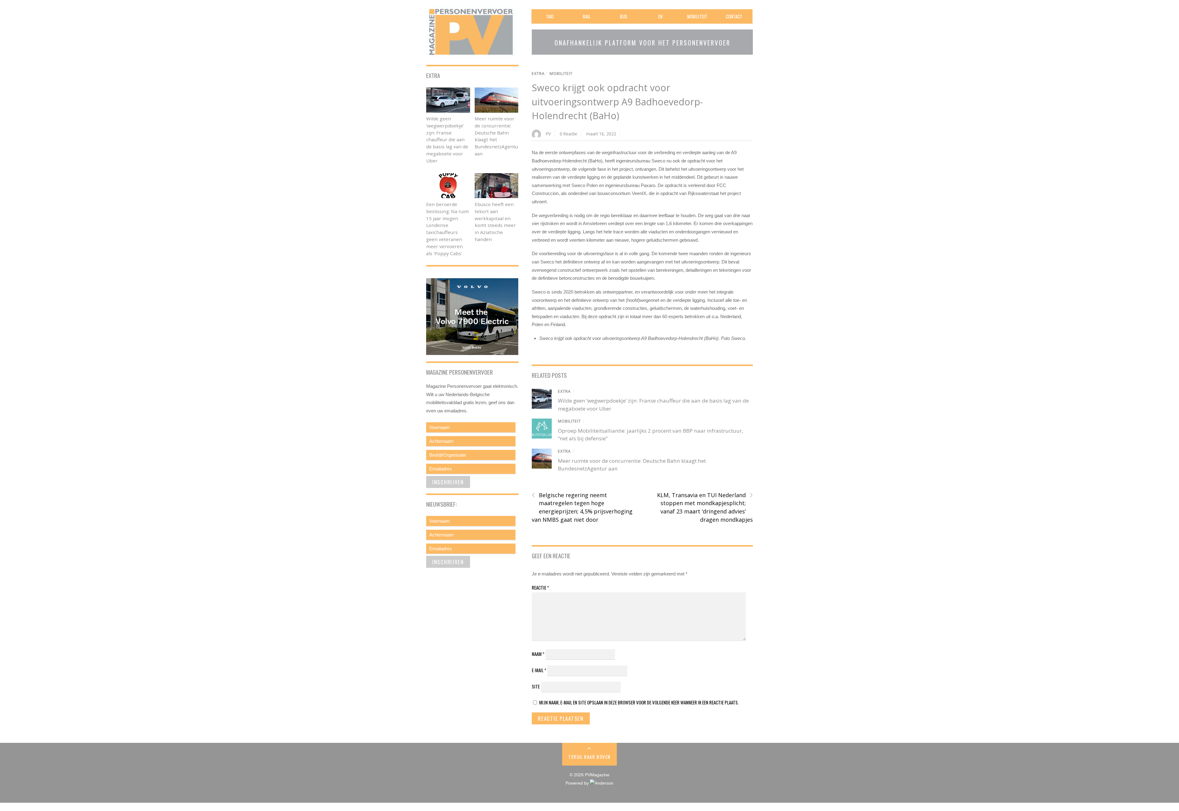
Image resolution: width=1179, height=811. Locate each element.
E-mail (539, 670)
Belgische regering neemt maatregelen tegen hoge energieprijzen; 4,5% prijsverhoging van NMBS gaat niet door (582, 507)
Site (536, 686)
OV (660, 16)
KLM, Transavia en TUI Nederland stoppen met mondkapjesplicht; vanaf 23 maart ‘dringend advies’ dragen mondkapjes (705, 507)
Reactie (540, 587)
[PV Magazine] (472, 54)
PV (548, 134)
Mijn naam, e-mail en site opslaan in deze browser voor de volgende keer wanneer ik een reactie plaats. (639, 702)
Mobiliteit (697, 16)
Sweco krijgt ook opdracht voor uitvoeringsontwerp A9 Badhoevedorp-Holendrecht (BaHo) (617, 101)
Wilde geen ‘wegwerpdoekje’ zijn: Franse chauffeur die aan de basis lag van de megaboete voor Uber (447, 139)
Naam (538, 653)
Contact (734, 16)
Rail (586, 16)
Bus (623, 16)
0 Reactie (568, 134)
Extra (538, 73)
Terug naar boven (589, 756)
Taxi (550, 16)
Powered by (578, 783)
